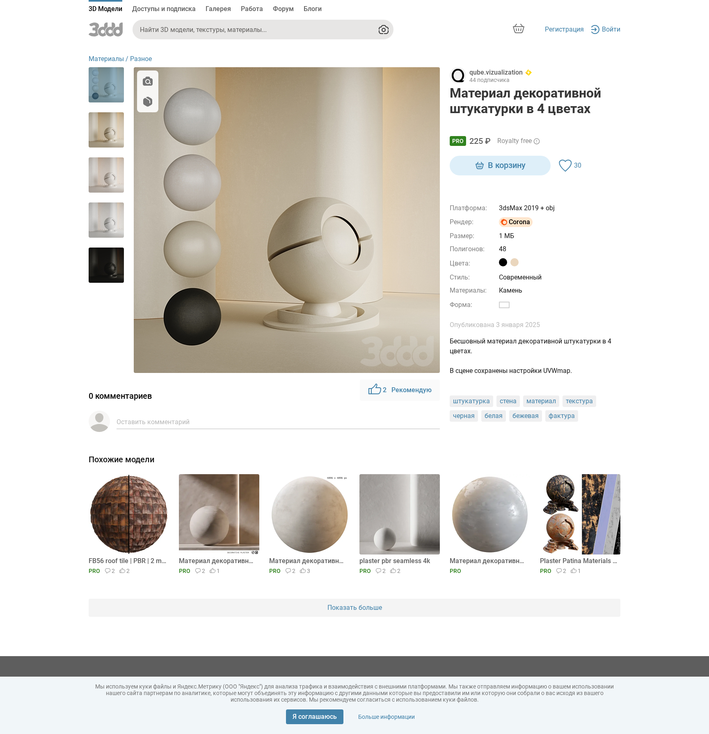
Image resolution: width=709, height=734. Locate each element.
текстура (579, 401)
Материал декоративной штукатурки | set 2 (308, 561)
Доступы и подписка (164, 9)
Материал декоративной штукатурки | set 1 (488, 561)
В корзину (507, 165)
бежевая (525, 416)
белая (494, 416)
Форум (283, 9)
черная (464, 416)
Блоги (313, 9)
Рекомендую (407, 390)
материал (541, 401)
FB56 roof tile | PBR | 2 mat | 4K (127, 561)
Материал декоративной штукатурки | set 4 (217, 561)
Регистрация (564, 29)
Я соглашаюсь (315, 716)
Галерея (218, 9)
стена (508, 401)
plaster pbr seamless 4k (394, 561)
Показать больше (354, 607)
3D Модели (105, 9)
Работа (252, 9)
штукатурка (471, 401)
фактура (562, 416)
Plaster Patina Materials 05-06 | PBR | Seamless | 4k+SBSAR (579, 561)
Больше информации (386, 717)
